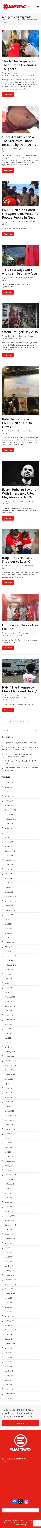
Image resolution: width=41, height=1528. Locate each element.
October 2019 (9, 1125)
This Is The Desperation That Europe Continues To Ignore (19, 65)
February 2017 (10, 1271)
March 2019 (9, 1157)
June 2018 (8, 1198)
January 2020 (9, 1111)
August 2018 (9, 1188)
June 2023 (8, 924)
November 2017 (10, 1229)
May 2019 (8, 1147)
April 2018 (8, 1207)
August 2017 (9, 1243)
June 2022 (8, 979)
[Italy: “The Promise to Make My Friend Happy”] (20, 671)
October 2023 (9, 906)
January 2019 (9, 1166)
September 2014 (10, 1394)
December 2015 (10, 1330)
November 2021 (10, 1011)
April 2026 (8, 792)
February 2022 (10, 997)
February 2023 (10, 942)
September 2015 (10, 1344)
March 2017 (9, 1266)
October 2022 (9, 960)
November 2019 (10, 1120)
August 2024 (9, 865)
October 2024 (9, 855)
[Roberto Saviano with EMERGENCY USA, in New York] (20, 390)
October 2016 (9, 1289)
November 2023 (10, 901)
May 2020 (8, 1093)
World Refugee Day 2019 (20, 332)
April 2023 (8, 933)
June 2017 (8, 1252)
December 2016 (10, 1280)
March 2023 (9, 938)
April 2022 (8, 988)
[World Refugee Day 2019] (20, 315)
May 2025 (8, 828)
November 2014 (10, 1385)
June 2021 (8, 1033)
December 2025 (10, 810)
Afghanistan (9, 338)
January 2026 (9, 805)
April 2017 (8, 1261)
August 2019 (9, 1134)
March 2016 (9, 1316)
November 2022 (10, 956)
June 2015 (8, 1357)
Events (7, 433)
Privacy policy (23, 1522)
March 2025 (9, 837)
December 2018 (10, 1170)
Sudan (20, 338)
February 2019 (10, 1161)
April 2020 (8, 1097)
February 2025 (10, 842)
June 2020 (8, 1088)
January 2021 (9, 1056)
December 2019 (10, 1115)
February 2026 (10, 801)
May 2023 (8, 928)
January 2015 (9, 1375)
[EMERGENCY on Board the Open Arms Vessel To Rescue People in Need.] (20, 193)
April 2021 (8, 1042)
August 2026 (9, 782)
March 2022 (9, 992)
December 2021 (10, 1006)
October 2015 (9, 1339)
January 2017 (9, 1275)
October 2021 (9, 1015)
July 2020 (8, 1084)
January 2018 (9, 1220)
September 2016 (10, 1293)
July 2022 (8, 974)
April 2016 (8, 1312)
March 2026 (9, 796)
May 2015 (8, 1362)
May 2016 (8, 1307)
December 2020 (10, 1061)
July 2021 (8, 1029)
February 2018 (10, 1216)
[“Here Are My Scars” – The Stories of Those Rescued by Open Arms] (20, 119)
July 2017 (8, 1248)
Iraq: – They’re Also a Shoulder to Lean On (17, 560)
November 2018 (10, 1175)
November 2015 (10, 1334)
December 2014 (10, 1380)
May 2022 (8, 983)
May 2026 (8, 787)
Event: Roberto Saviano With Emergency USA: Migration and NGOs (19, 493)
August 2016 (9, 1298)
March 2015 (9, 1371)
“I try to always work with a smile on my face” (20, 272)
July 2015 (8, 1353)
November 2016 (10, 1284)
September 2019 (10, 1129)
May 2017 (8, 1257)
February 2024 (10, 887)
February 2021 (10, 1052)
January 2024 (9, 892)
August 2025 (9, 824)
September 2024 (10, 860)
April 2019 (8, 1152)
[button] (38, 6)
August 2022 (9, 969)
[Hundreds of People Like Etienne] (20, 607)
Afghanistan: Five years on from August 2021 (21, 743)
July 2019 (8, 1138)
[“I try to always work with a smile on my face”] (20, 255)
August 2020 (9, 1079)
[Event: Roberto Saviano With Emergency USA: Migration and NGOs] (20, 473)
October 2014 (9, 1389)
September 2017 (10, 1239)
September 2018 (10, 1184)
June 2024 (8, 869)
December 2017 (10, 1225)
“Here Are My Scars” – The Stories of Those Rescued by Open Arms (19, 141)
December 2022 (10, 951)
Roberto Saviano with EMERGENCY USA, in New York (18, 423)
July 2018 (8, 1193)
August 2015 (9, 1348)
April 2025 (8, 833)
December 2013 (10, 1398)
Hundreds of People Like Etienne (20, 627)
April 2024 (8, 878)
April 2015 (8, 1366)
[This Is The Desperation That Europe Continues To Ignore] (20, 43)
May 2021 (8, 1038)
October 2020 (9, 1070)
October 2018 (9, 1179)
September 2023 (10, 910)
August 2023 (9, 915)
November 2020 (10, 1065)
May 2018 (8, 1202)
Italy (6, 151)
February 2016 (10, 1321)
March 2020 (9, 1102)
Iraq (15, 338)
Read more (8, 95)
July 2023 (8, 919)
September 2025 (10, 819)
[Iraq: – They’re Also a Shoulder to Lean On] (20, 541)
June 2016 (8, 1302)
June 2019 (8, 1143)
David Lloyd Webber (11, 75)
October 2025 (9, 814)
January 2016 (9, 1325)
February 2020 (10, 1106)
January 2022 (9, 1001)
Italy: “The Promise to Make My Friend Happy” (19, 689)
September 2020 (10, 1074)
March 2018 (9, 1211)
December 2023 (10, 897)
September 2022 (10, 965)
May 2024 (8, 874)
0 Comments (17, 635)
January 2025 (9, 846)
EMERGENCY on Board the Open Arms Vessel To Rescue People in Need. (20, 213)
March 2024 (9, 883)
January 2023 (9, 947)
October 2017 (9, 1234)
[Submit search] (36, 730)
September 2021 (10, 1020)
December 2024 (10, 851)
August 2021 (9, 1024)
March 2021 (9, 1047)
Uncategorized (29, 75)
